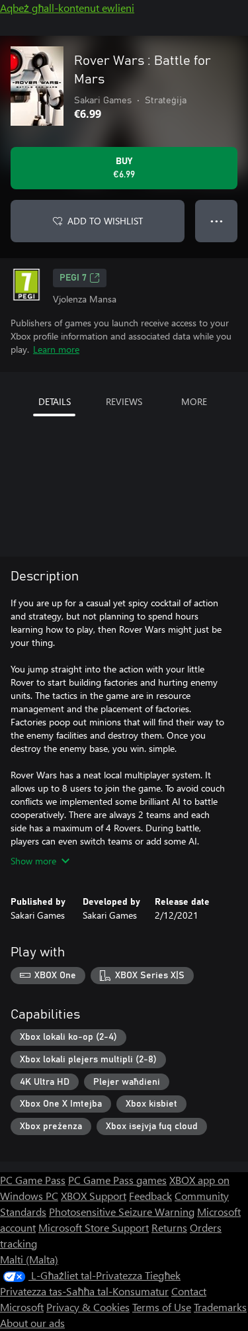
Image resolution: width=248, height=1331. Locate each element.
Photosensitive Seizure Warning (121, 1211)
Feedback (150, 1196)
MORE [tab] (194, 401)
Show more (33, 860)
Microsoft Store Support (93, 1227)
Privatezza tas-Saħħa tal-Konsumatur (84, 1291)
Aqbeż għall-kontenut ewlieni (67, 8)
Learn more (56, 349)
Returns (169, 1227)
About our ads (32, 1323)
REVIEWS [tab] (124, 401)
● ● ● (216, 220)
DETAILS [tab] (54, 401)
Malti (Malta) (29, 1259)
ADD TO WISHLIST (105, 220)
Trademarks (220, 1307)
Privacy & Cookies (88, 1307)
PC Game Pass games (117, 1180)
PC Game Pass (32, 1180)
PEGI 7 (73, 278)
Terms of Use (161, 1307)
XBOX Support (93, 1196)
